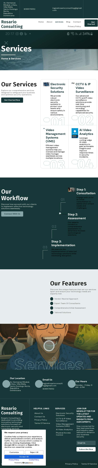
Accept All (23, 456)
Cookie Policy (34, 460)
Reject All (34, 452)
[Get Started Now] (47, 120)
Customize (14, 452)
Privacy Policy (14, 460)
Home (4, 58)
